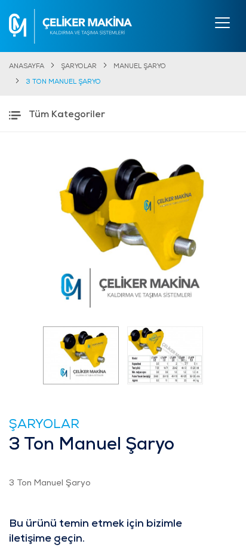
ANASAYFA (26, 66)
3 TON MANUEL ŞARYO (63, 82)
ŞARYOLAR (79, 66)
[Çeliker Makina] (70, 26)
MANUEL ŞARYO (139, 66)
